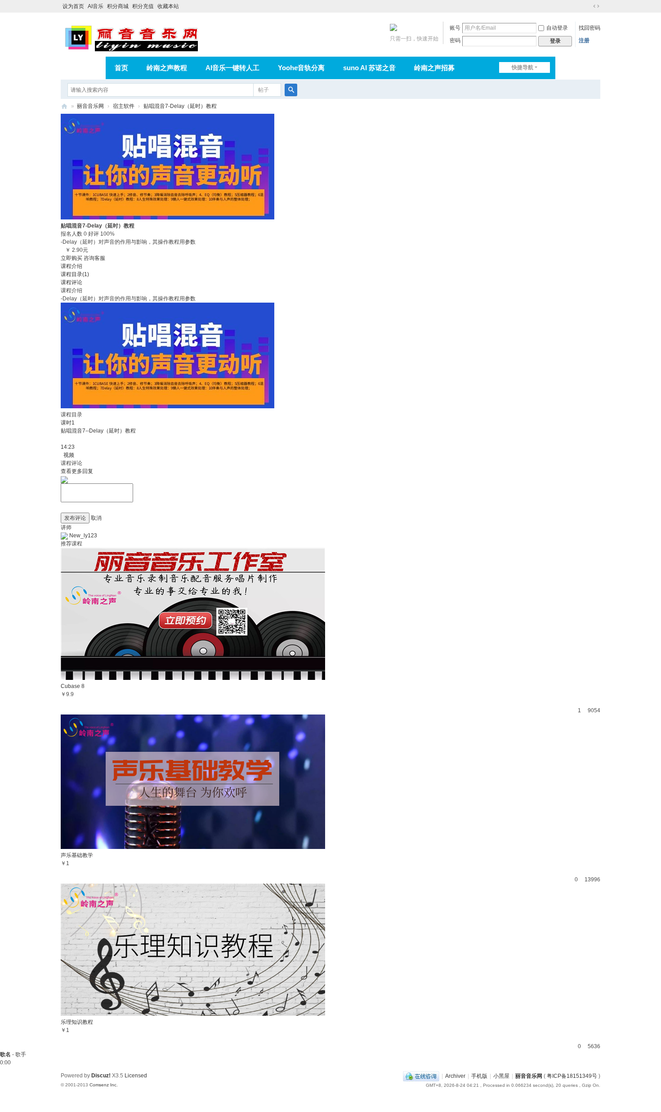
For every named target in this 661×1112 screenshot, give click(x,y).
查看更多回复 (77, 471)
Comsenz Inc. (103, 1084)
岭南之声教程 (167, 67)
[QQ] (421, 1076)
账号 (455, 28)
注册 (584, 40)
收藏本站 (168, 6)
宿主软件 (123, 106)
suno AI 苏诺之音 (369, 67)
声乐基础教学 (77, 855)
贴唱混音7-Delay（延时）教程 (180, 106)
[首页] (64, 106)
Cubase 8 (73, 686)
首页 (121, 67)
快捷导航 (522, 67)
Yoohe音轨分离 (301, 67)
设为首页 (73, 6)
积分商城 (118, 6)
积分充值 (143, 6)
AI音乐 (95, 6)
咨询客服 (94, 258)
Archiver (455, 1076)
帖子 (263, 90)
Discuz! (101, 1075)
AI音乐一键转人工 (232, 67)
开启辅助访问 (587, 6)
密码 (455, 40)
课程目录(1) (75, 274)
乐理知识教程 (77, 1022)
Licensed (136, 1075)
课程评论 (71, 282)
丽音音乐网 (90, 106)
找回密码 (589, 28)
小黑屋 (501, 1076)
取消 (96, 518)
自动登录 (557, 28)
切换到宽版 (596, 6)
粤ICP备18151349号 (572, 1076)
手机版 (479, 1076)
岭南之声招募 (434, 67)
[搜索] (291, 90)
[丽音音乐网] (131, 37)
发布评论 (75, 518)
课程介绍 (71, 266)
